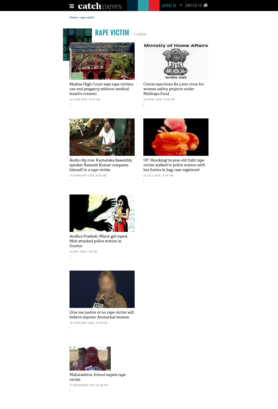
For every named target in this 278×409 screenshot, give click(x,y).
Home (73, 17)
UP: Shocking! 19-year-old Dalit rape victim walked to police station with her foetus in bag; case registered (174, 165)
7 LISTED (140, 34)
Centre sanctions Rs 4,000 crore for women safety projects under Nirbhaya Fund (173, 89)
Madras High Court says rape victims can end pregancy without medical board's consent (101, 89)
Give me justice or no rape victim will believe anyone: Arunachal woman (102, 314)
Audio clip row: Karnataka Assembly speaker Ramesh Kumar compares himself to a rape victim (101, 165)
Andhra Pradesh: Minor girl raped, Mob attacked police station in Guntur (99, 241)
